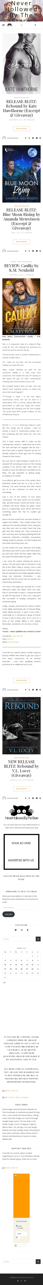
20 (21, 969)
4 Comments (29, 275)
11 (10, 965)
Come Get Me (17, 636)
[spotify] (25, 1281)
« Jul (3, 982)
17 (5, 969)
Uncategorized (21, 97)
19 (16, 969)
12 (16, 965)
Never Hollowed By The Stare (21, 12)
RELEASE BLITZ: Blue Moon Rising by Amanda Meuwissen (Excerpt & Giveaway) (21, 218)
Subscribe (8, 914)
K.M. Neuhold (14, 425)
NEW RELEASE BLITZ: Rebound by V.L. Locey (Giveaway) (21, 768)
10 (5, 965)
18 (10, 969)
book (13, 262)
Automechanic (13, 642)
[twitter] (18, 1281)
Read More (21, 129)
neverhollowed (12, 138)
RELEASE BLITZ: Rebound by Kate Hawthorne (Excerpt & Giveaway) (21, 108)
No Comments (29, 120)
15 (32, 965)
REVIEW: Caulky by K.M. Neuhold (21, 268)
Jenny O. (10, 639)
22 (32, 969)
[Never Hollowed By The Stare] (9, 25)
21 (27, 969)
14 (27, 965)
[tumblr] (21, 1281)
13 (21, 965)
